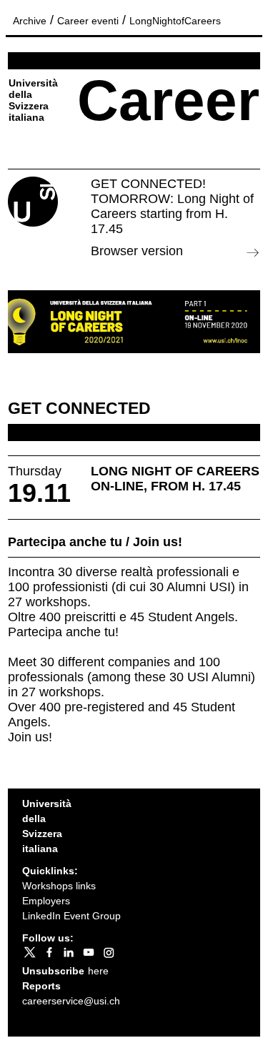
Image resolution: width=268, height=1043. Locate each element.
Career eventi (88, 20)
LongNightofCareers (175, 20)
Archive (29, 20)
